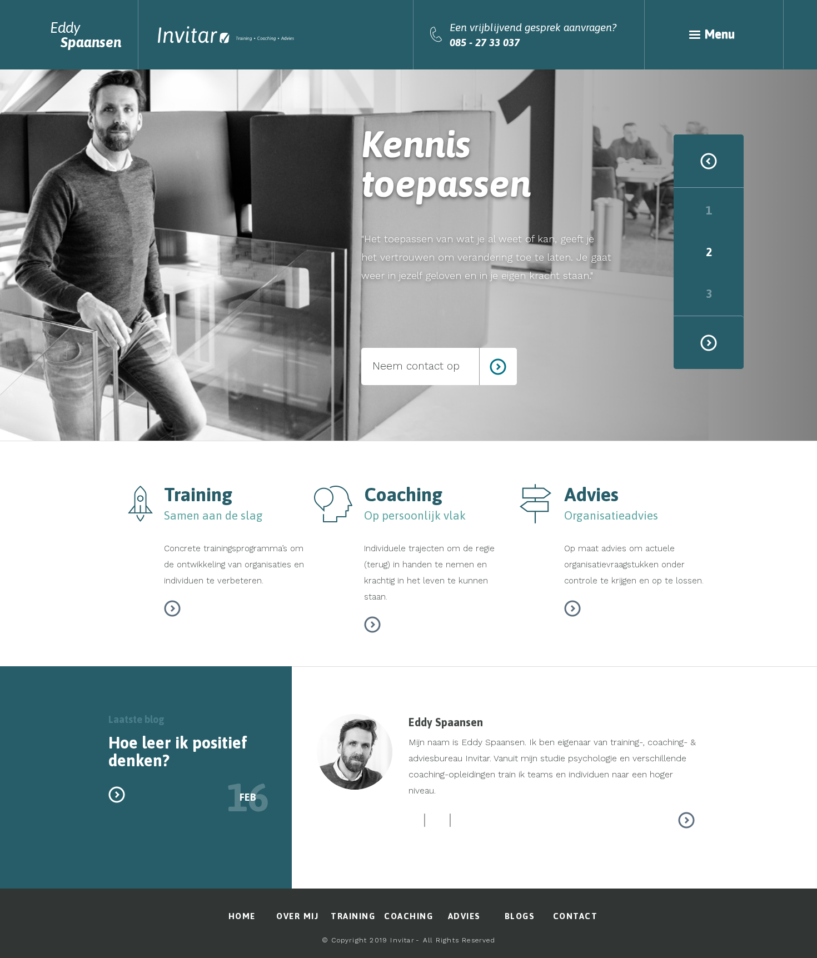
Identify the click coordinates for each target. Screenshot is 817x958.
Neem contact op (416, 366)
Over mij (297, 916)
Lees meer (172, 608)
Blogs (520, 916)
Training (353, 916)
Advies (464, 916)
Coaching (408, 916)
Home (242, 916)
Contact (575, 916)
